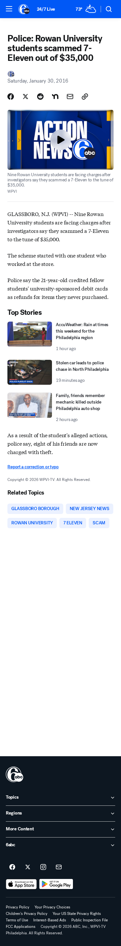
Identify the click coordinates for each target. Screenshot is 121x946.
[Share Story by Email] (70, 96)
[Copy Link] (84, 96)
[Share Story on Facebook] (10, 96)
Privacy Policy (17, 907)
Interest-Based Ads (49, 920)
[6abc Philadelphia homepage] (24, 9)
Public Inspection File (89, 920)
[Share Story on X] (25, 96)
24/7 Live (46, 9)
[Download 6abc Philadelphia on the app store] (21, 884)
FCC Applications (20, 927)
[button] (9, 8)
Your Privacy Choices (52, 907)
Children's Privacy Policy (26, 914)
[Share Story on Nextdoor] (55, 96)
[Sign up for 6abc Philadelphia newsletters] (58, 867)
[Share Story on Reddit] (40, 96)
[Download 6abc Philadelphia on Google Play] (56, 884)
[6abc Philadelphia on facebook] (12, 867)
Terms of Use (17, 920)
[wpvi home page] (14, 774)
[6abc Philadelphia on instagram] (43, 867)
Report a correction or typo (32, 467)
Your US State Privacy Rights (77, 914)
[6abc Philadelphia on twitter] (27, 867)
